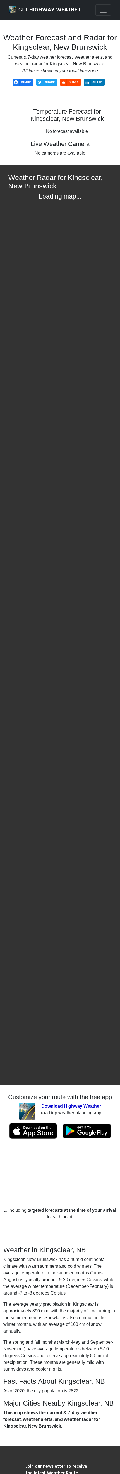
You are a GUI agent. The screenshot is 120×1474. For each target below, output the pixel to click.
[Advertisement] (60, 1173)
